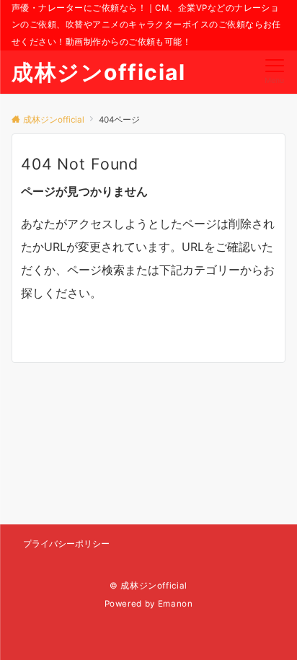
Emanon (175, 604)
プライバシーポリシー (66, 544)
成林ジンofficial (98, 72)
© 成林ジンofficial (148, 586)
